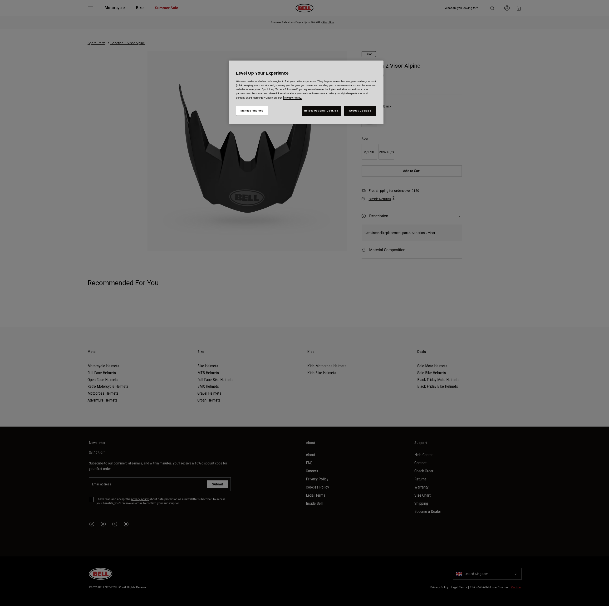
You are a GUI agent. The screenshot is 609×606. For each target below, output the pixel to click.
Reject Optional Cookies (321, 110)
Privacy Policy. (293, 97)
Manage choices (252, 110)
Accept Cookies (360, 110)
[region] (306, 92)
